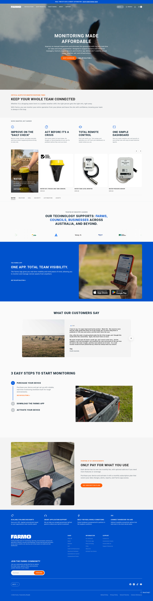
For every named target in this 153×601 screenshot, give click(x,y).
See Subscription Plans (91, 485)
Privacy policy (114, 595)
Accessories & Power (73, 556)
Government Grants (108, 541)
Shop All (70, 538)
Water (13, 198)
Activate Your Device (91, 551)
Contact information (136, 595)
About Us (88, 548)
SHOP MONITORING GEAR (90, 1)
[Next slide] (140, 151)
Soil (29, 198)
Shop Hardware (68, 58)
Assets (58, 198)
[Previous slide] (136, 151)
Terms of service (124, 595)
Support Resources (108, 546)
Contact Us (106, 538)
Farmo (17, 595)
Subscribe (39, 573)
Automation (48, 198)
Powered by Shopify (24, 595)
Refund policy (104, 595)
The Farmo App (90, 541)
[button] (129, 7)
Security (37, 198)
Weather (22, 198)
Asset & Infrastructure (74, 548)
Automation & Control (73, 553)
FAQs (87, 546)
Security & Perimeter (73, 551)
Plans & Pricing (90, 543)
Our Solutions (89, 538)
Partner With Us (107, 543)
